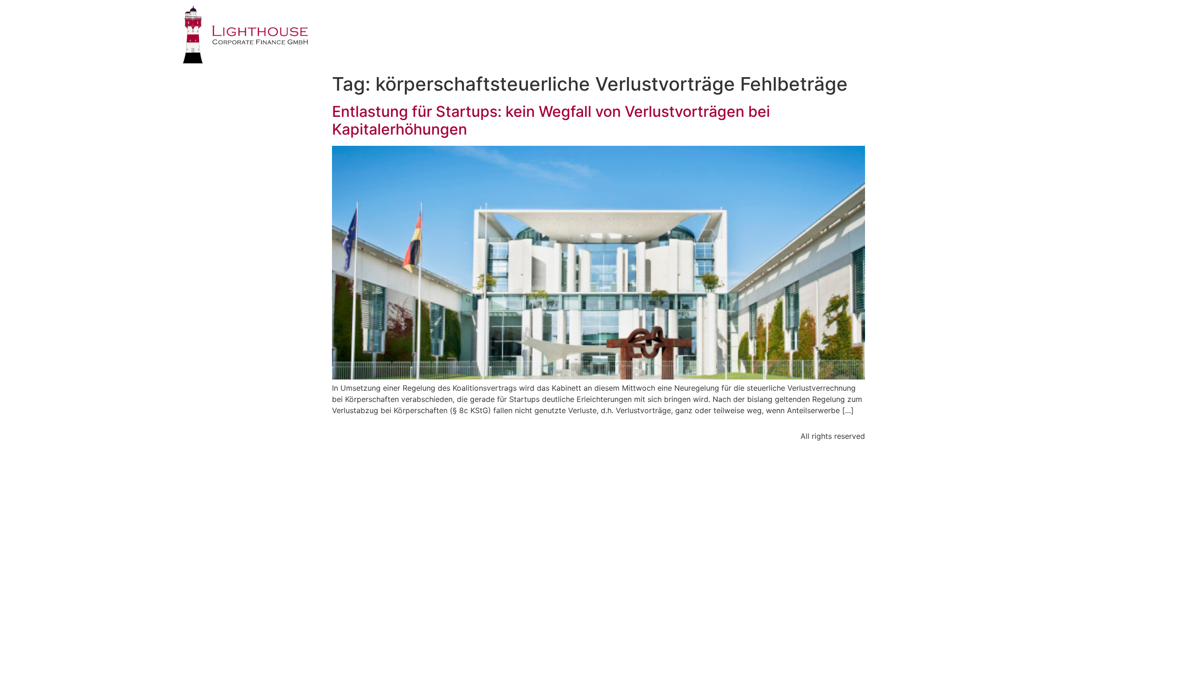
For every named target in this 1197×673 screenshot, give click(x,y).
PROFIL (693, 25)
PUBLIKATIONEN (898, 25)
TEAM (835, 25)
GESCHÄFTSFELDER (765, 25)
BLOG (962, 25)
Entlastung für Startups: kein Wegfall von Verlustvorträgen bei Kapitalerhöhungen (551, 120)
